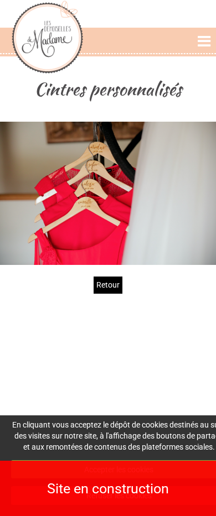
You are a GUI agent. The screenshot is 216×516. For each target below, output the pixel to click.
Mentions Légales (176, 338)
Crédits (176, 349)
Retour (108, 284)
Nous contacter (108, 383)
